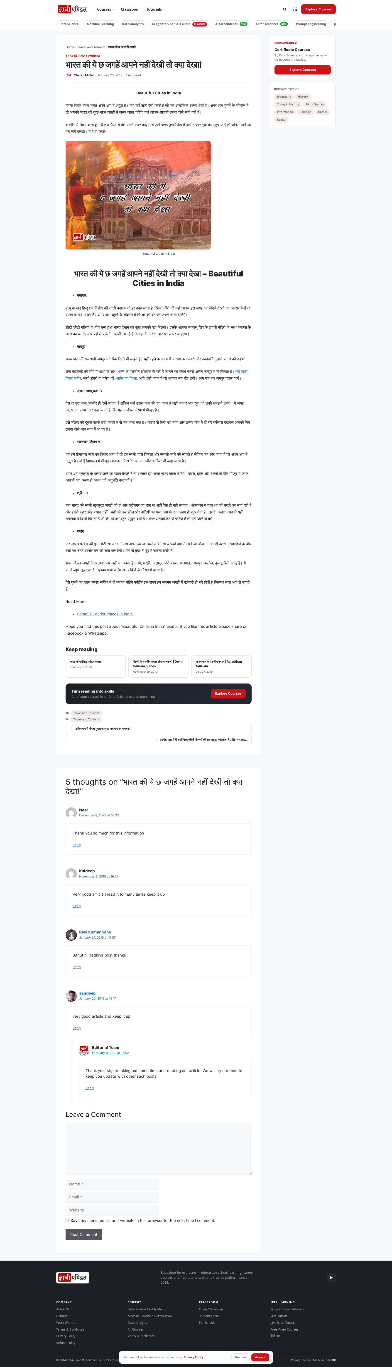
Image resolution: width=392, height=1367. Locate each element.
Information (285, 112)
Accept (260, 1357)
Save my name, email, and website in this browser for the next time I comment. (143, 1220)
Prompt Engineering (311, 24)
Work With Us (66, 1323)
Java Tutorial (279, 1316)
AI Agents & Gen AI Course (179, 24)
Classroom (130, 9)
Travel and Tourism (91, 47)
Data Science (69, 24)
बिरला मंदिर (73, 378)
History (303, 96)
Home (70, 47)
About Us (62, 1309)
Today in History (288, 104)
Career (322, 112)
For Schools (207, 1323)
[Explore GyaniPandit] (295, 9)
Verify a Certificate (141, 1336)
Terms (307, 1360)
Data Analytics (133, 24)
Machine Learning (100, 24)
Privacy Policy (65, 1336)
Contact (61, 1316)
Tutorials (155, 9)
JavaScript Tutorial (283, 1323)
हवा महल (241, 371)
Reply (77, 845)
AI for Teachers (271, 24)
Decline (240, 1357)
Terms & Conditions (70, 1329)
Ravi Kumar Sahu (95, 932)
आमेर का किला (126, 378)
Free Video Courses (284, 1329)
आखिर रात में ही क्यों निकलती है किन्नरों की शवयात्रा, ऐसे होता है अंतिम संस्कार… (203, 739)
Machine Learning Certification (150, 1316)
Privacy (296, 1360)
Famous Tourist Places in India (105, 614)
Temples (305, 112)
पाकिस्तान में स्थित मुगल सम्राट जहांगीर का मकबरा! (103, 728)
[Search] (284, 9)
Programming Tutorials (287, 1309)
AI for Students (230, 24)
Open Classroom (211, 1309)
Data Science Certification (146, 1309)
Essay (281, 119)
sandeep (87, 993)
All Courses (136, 1329)
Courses (105, 9)
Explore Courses (318, 9)
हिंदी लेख (275, 1336)
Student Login (209, 1316)
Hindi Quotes (315, 104)
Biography (284, 96)
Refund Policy (65, 1343)
